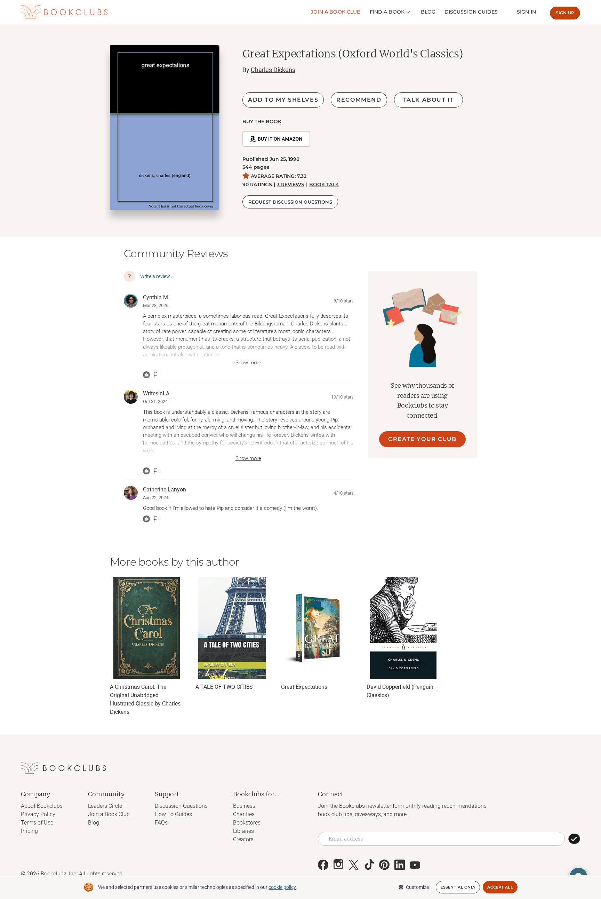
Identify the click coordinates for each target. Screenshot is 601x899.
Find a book (387, 12)
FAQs (161, 822)
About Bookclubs (42, 806)
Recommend (358, 99)
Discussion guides (471, 12)
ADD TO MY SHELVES (283, 99)
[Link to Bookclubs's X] (353, 865)
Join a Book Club (109, 814)
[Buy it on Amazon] (276, 139)
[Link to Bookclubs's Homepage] (64, 12)
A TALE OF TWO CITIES (224, 687)
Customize (417, 887)
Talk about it (428, 99)
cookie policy (282, 887)
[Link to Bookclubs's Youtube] (415, 865)
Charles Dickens (273, 69)
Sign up (565, 12)
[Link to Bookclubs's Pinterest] (384, 865)
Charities (244, 814)
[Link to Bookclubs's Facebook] (323, 865)
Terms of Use (37, 822)
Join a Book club (336, 12)
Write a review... (157, 276)
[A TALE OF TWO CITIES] (232, 628)
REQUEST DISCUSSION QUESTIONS (290, 202)
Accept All (500, 887)
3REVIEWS (290, 184)
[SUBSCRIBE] (574, 839)
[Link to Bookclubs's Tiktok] (369, 865)
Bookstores (247, 822)
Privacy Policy (38, 814)
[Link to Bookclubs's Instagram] (338, 865)
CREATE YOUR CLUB (422, 439)
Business (244, 806)
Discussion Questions (181, 806)
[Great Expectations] (317, 628)
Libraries (243, 831)
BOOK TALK (324, 184)
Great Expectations (304, 687)
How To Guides (173, 814)
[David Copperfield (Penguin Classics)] (403, 628)
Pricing (29, 831)
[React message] (146, 374)
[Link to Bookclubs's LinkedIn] (399, 865)
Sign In (526, 12)
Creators (243, 839)
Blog (428, 12)
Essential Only (457, 887)
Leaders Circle (105, 806)
